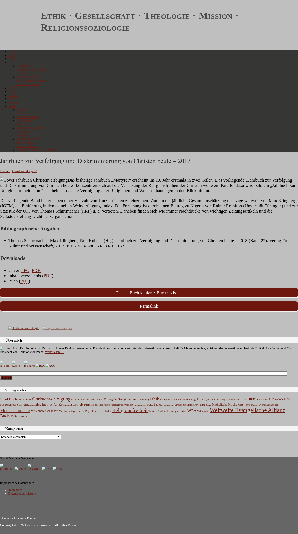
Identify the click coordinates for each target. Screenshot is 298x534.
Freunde (21, 113)
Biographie (23, 66)
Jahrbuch (168, 405)
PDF (36, 270)
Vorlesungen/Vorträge (30, 128)
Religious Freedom (157, 411)
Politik (108, 411)
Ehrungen (22, 73)
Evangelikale (208, 399)
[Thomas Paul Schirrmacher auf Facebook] (5, 365)
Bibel (4, 399)
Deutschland (89, 399)
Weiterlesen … (54, 352)
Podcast (13, 102)
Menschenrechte (15, 410)
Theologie (172, 411)
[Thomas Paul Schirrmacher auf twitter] (17, 365)
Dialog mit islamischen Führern (36, 150)
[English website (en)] (57, 328)
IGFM (245, 399)
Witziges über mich (28, 139)
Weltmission (203, 411)
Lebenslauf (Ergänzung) (31, 69)
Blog (11, 55)
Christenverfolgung (24, 171)
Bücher (13, 95)
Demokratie (76, 399)
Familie (237, 399)
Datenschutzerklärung (22, 493)
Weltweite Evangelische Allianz (247, 410)
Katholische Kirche (224, 404)
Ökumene (20, 416)
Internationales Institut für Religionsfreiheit (51, 404)
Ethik (154, 399)
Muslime (63, 411)
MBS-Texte (244, 404)
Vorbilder (22, 109)
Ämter (12, 88)
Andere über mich (28, 84)
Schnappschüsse (26, 146)
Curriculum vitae (27, 77)
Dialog (99, 399)
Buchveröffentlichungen (31, 80)
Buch (13, 399)
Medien (254, 405)
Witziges (21, 135)
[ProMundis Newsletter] (40, 365)
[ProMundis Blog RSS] (50, 365)
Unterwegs (23, 131)
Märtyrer (72, 411)
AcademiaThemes (25, 518)
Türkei (183, 411)
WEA (191, 410)
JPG (25, 270)
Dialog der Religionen (118, 399)
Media (12, 98)
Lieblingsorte (24, 120)
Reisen (12, 58)
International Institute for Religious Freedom (108, 404)
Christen (27, 399)
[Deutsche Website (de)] (24, 328)
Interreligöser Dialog (143, 405)
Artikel (12, 91)
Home (12, 51)
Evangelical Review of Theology (178, 399)
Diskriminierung (141, 399)
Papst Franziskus (94, 411)
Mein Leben (24, 124)
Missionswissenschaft (44, 411)
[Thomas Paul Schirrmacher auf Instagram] (29, 365)
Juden (208, 405)
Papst (81, 411)
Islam (158, 404)
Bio (10, 62)
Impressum (15, 490)
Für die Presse (25, 142)
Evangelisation (226, 399)
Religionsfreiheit (130, 410)
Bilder (12, 106)
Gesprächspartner (27, 117)
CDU (20, 399)
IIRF (252, 399)
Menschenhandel (268, 404)
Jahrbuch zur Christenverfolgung (189, 405)
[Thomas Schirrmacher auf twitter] (21, 468)
